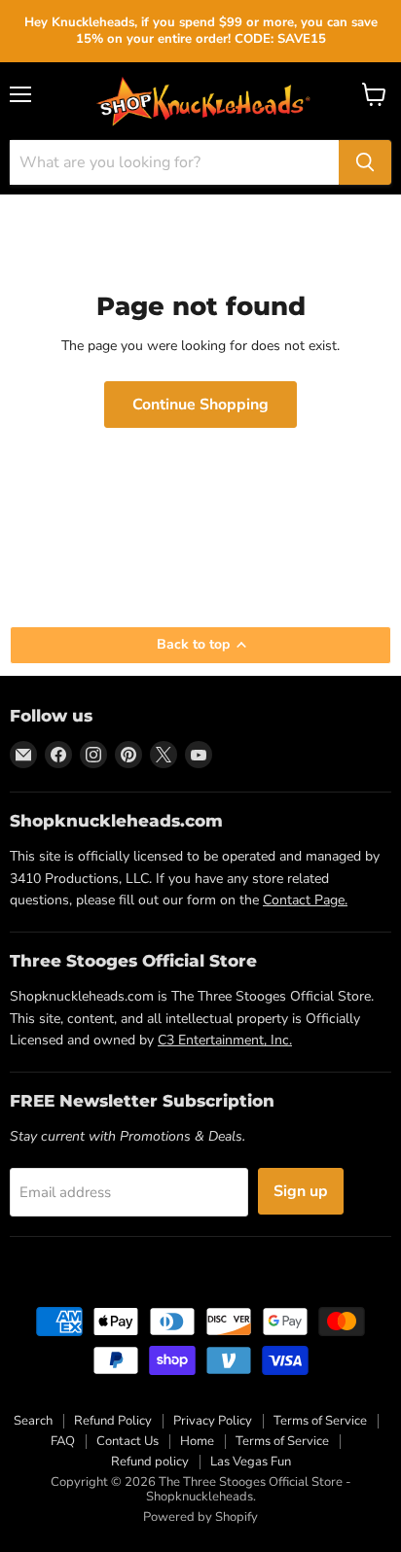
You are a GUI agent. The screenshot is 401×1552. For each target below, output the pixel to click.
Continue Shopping (200, 404)
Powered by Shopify (200, 1517)
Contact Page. (305, 900)
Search (33, 1420)
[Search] (365, 162)
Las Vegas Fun (250, 1461)
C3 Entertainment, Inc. (225, 1040)
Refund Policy (113, 1420)
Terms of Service (320, 1420)
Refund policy (150, 1461)
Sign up (300, 1191)
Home (197, 1441)
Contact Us (127, 1441)
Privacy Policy (212, 1420)
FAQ (63, 1441)
